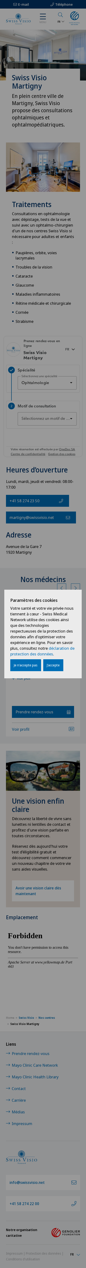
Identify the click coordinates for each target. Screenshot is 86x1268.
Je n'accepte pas (26, 665)
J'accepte (53, 665)
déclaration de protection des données (42, 651)
